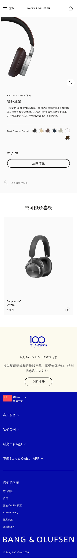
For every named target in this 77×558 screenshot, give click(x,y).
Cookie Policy (10, 512)
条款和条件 (9, 526)
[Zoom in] (38, 48)
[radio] (34, 130)
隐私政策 (8, 519)
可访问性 (8, 491)
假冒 (7, 498)
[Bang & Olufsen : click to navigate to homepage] (38, 8)
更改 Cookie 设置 (12, 505)
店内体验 (38, 163)
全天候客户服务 (19, 183)
